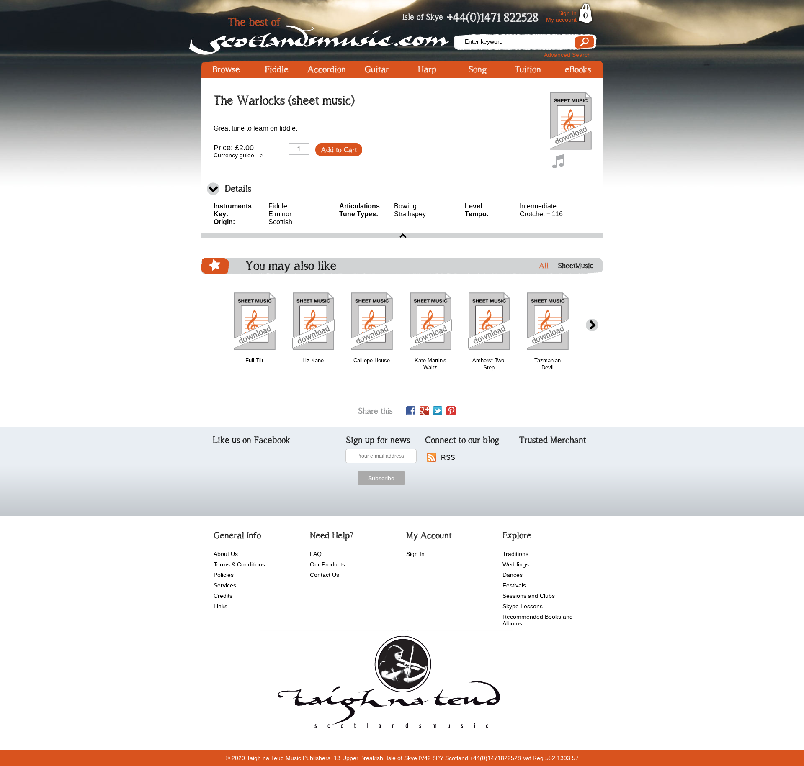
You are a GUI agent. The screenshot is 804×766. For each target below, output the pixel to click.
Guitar (377, 69)
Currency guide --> (238, 155)
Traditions (515, 554)
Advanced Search (567, 54)
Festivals (514, 585)
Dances (512, 574)
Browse (226, 69)
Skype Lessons (522, 606)
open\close (402, 235)
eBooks (578, 69)
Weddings (515, 564)
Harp (427, 69)
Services (225, 585)
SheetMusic (575, 265)
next (592, 325)
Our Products (327, 564)
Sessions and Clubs (528, 595)
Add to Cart (339, 149)
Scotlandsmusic (327, 34)
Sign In (567, 13)
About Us (226, 554)
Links (220, 606)
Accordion (326, 69)
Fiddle (277, 69)
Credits (223, 595)
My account (561, 19)
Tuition (528, 69)
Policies (224, 574)
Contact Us (324, 574)
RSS (448, 457)
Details (238, 188)
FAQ (316, 554)
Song (478, 69)
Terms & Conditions (239, 564)
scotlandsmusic (386, 684)
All (544, 265)
